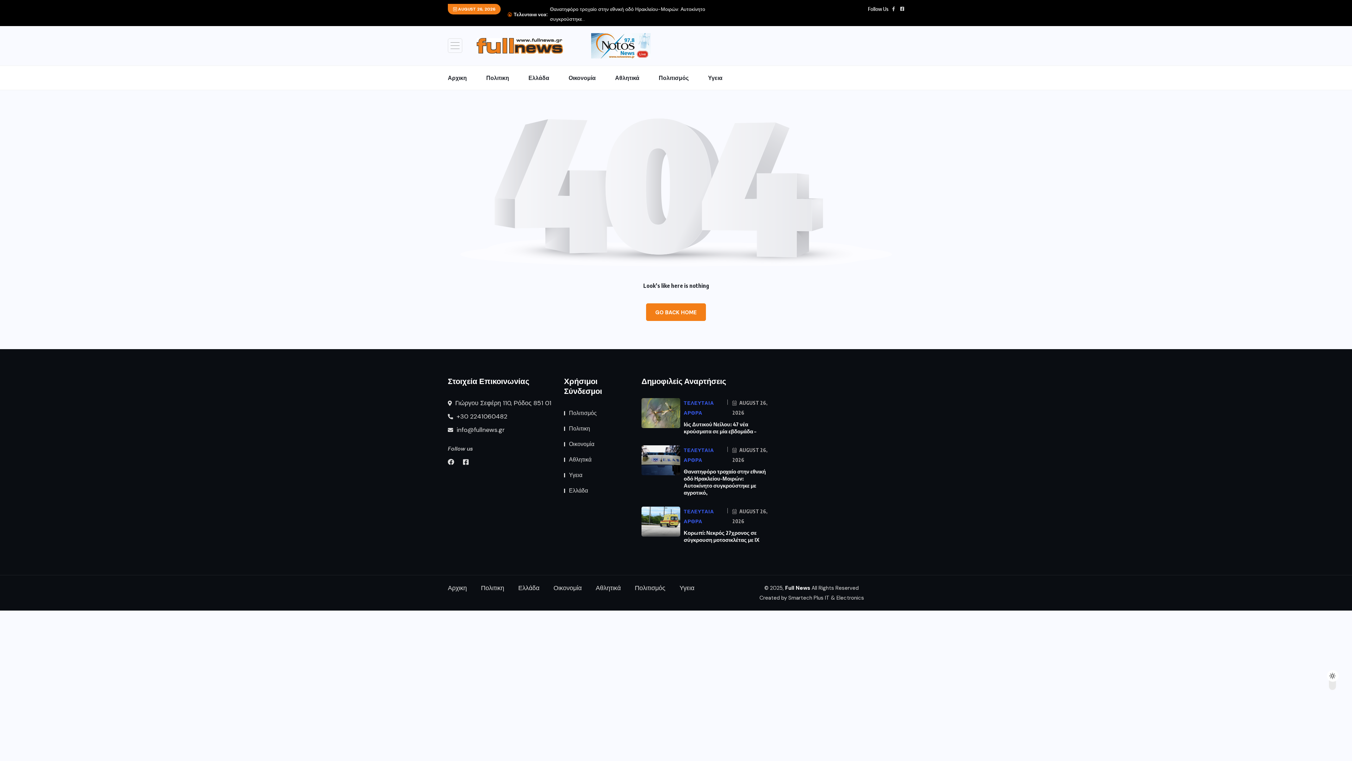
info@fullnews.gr (480, 430)
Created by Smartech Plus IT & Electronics (811, 597)
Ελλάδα (538, 77)
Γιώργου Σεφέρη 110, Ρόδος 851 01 (502, 403)
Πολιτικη (497, 77)
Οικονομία (582, 77)
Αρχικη (457, 77)
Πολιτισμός (674, 77)
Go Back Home (676, 312)
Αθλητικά (627, 77)
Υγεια (715, 77)
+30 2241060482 (481, 416)
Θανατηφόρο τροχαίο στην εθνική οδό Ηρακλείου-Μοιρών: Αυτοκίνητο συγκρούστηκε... (627, 14)
